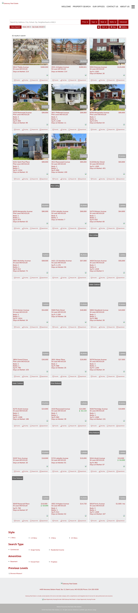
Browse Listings (92, 609)
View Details (30, 52)
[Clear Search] (98, 27)
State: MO (26, 27)
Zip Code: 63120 (38, 27)
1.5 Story (34, 538)
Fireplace (54, 562)
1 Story (12, 538)
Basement (13, 561)
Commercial (14, 550)
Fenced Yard (35, 562)
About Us (124, 6)
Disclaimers (76, 609)
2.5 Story (74, 538)
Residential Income (57, 550)
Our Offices (99, 6)
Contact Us (112, 6)
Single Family (35, 550)
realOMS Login (83, 609)
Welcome (66, 6)
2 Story (53, 538)
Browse (16, 573)
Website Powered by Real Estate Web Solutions (69, 606)
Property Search (82, 6)
